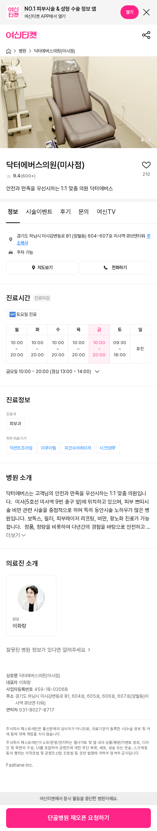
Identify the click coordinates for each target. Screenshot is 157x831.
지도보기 (45, 267)
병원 (22, 51)
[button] (115, 267)
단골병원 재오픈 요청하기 (78, 817)
